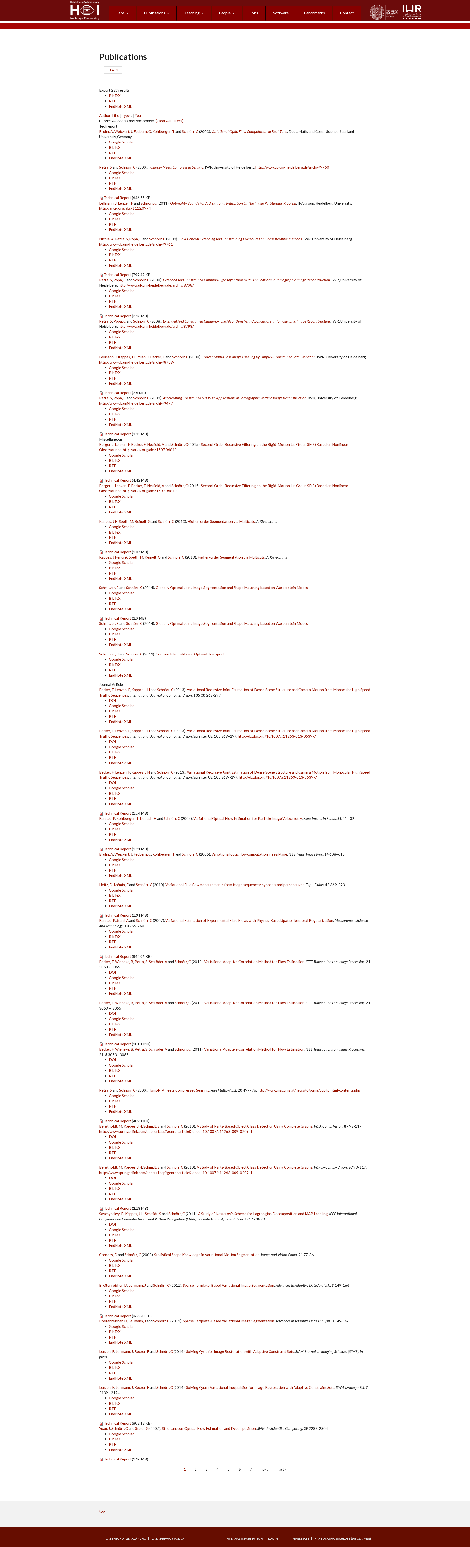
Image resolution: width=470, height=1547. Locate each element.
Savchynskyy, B (111, 1213)
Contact (347, 13)
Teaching (192, 13)
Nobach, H (148, 818)
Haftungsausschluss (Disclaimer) (342, 1538)
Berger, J (106, 444)
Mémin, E (121, 884)
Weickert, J (123, 131)
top (102, 1511)
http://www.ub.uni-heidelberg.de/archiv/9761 (136, 244)
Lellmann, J (108, 203)
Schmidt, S (151, 1126)
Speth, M (126, 521)
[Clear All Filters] (169, 121)
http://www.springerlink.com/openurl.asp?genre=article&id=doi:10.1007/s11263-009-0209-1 (175, 1131)
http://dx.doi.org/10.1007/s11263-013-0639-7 (277, 736)
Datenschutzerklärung (125, 1538)
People (225, 13)
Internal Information (244, 1538)
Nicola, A (106, 239)
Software (281, 13)
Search (114, 70)
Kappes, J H (127, 357)
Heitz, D (105, 884)
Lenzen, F (125, 203)
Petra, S (105, 167)
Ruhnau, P (107, 818)
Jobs (254, 13)
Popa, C (135, 239)
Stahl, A (122, 920)
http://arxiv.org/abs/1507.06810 (150, 449)
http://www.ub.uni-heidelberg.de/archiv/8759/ (136, 362)
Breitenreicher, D (113, 1285)
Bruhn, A (106, 131)
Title (115, 115)
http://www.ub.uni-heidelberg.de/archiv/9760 (292, 167)
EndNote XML (120, 106)
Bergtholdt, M (110, 1126)
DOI (112, 700)
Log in (273, 1538)
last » (282, 1469)
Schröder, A (158, 961)
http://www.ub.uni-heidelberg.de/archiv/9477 (136, 403)
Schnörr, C (190, 131)
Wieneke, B (124, 961)
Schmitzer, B (109, 587)
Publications (154, 13)
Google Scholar (121, 142)
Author (105, 115)
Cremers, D (108, 1255)
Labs (121, 13)
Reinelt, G (143, 521)
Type (126, 115)
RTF (112, 101)
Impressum (300, 1538)
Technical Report (117, 198)
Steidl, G (142, 1428)
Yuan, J (143, 357)
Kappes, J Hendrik (113, 557)
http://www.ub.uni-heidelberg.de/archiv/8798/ (156, 285)
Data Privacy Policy (168, 1538)
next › (265, 1469)
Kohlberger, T (163, 131)
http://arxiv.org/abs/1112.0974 (125, 208)
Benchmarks (314, 13)
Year (138, 115)
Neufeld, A (155, 444)
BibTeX (115, 95)
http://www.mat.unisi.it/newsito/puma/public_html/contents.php (309, 1090)
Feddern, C (142, 131)
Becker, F (157, 357)
